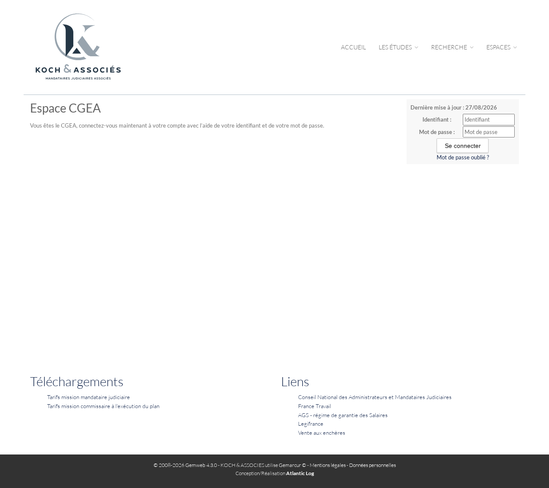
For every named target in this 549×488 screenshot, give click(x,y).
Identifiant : (436, 119)
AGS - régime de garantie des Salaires (343, 415)
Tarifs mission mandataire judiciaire (88, 396)
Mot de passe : (437, 131)
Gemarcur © (292, 465)
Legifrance (310, 423)
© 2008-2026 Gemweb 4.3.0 (185, 465)
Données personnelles (372, 465)
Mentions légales (328, 465)
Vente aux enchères (321, 432)
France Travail (314, 406)
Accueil (353, 47)
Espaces (499, 47)
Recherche (449, 47)
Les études (396, 47)
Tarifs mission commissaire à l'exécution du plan (103, 406)
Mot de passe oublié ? (463, 157)
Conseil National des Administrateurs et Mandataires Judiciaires (375, 396)
